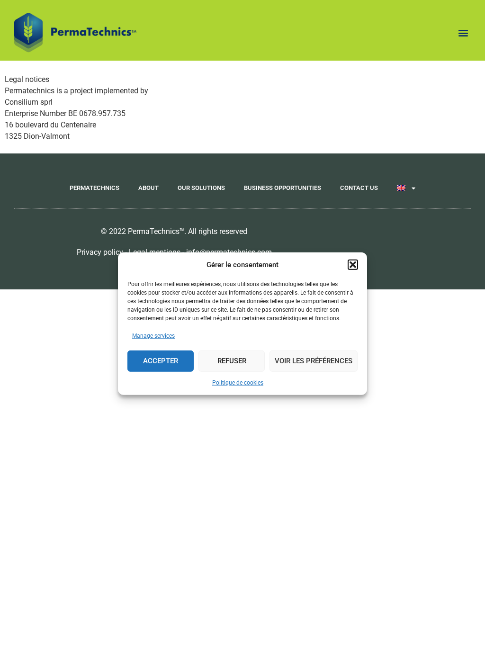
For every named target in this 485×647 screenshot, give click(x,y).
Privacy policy (100, 252)
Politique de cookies (237, 382)
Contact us (359, 187)
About (148, 187)
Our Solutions (201, 187)
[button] (353, 265)
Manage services (153, 335)
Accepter (160, 361)
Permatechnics (94, 187)
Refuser (231, 361)
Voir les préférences (313, 361)
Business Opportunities (282, 187)
